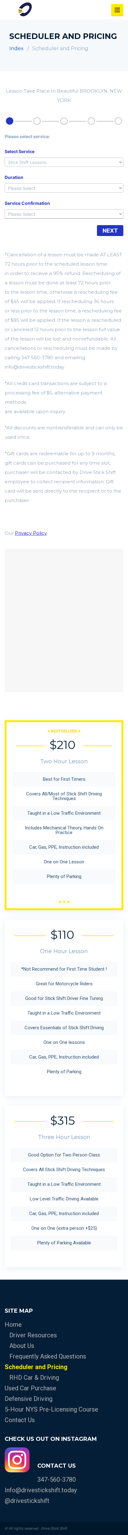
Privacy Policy (31, 533)
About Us (21, 1345)
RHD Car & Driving (34, 1377)
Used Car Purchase (30, 1388)
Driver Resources (33, 1335)
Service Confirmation (27, 203)
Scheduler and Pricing (36, 1367)
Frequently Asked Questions (47, 1356)
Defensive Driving (29, 1398)
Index (16, 48)
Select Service (19, 151)
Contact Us (20, 1420)
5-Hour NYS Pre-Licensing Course (51, 1409)
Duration (14, 177)
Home (13, 1324)
